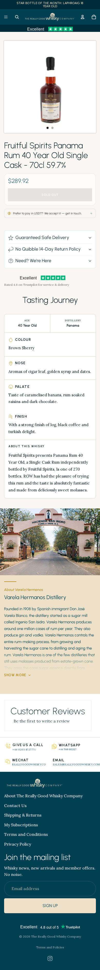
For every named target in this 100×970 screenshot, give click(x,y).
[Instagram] (50, 958)
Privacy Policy (17, 844)
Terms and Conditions (26, 834)
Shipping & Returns (23, 815)
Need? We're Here (33, 260)
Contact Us (15, 805)
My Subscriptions (21, 824)
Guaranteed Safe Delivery (42, 237)
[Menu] (6, 17)
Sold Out (50, 195)
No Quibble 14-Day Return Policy (48, 249)
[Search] (17, 17)
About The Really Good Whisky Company (43, 795)
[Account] (82, 17)
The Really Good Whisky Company (56, 936)
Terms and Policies (50, 947)
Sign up (50, 905)
